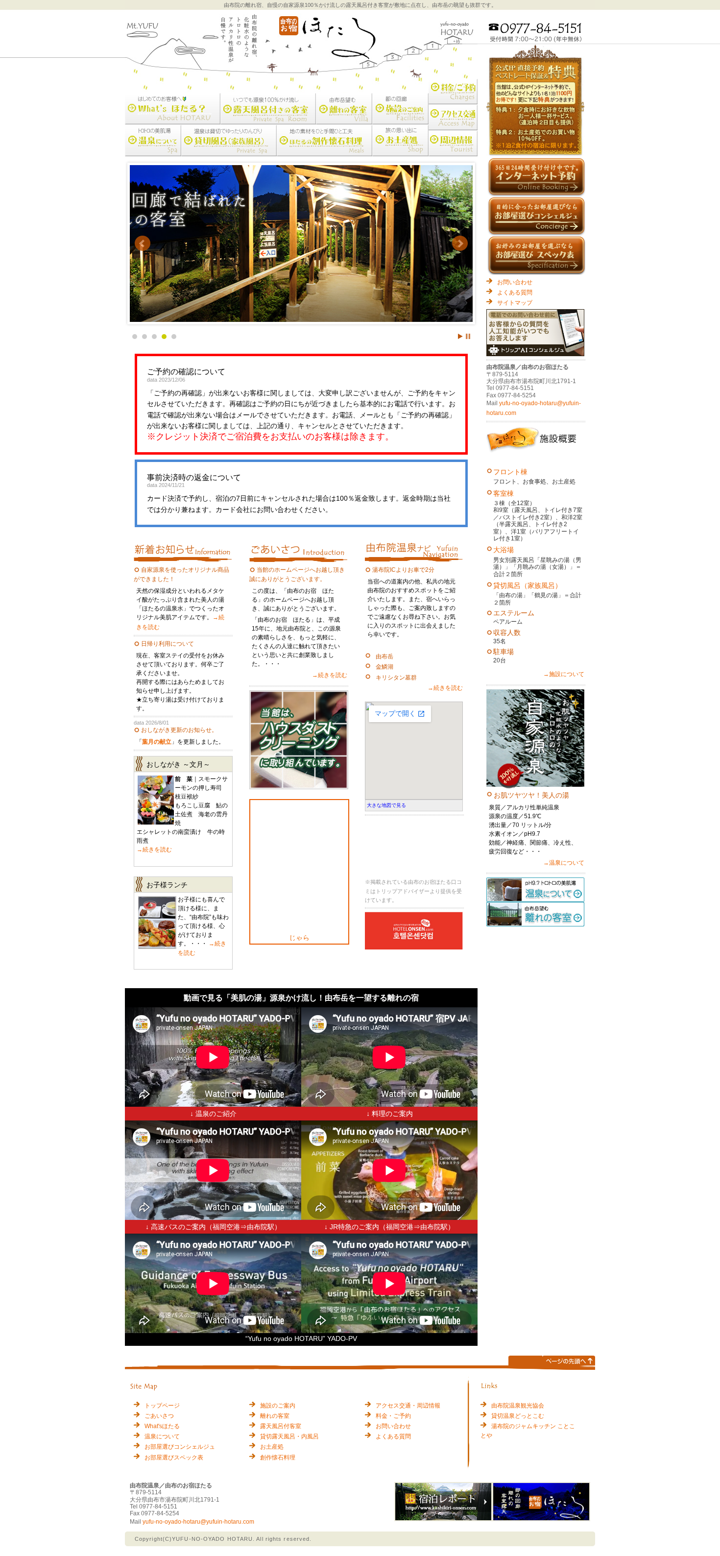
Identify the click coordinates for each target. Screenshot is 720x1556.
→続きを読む (154, 849)
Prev (142, 243)
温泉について (162, 1436)
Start (460, 336)
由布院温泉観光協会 (517, 1405)
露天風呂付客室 (280, 1426)
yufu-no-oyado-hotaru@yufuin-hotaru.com (198, 1521)
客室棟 (503, 493)
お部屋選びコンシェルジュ (179, 1446)
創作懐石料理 (277, 1457)
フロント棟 (510, 472)
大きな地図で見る (386, 805)
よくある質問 (514, 292)
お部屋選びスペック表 (173, 1457)
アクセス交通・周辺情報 (408, 1405)
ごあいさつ (159, 1415)
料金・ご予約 (393, 1415)
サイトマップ (514, 302)
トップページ (162, 1405)
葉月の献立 (156, 741)
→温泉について (563, 862)
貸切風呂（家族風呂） (527, 585)
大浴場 (503, 550)
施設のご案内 (277, 1405)
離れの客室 (274, 1415)
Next (460, 243)
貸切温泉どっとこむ (517, 1415)
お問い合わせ (514, 282)
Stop (468, 336)
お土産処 (272, 1446)
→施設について (563, 674)
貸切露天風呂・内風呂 (289, 1436)
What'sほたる (162, 1426)
